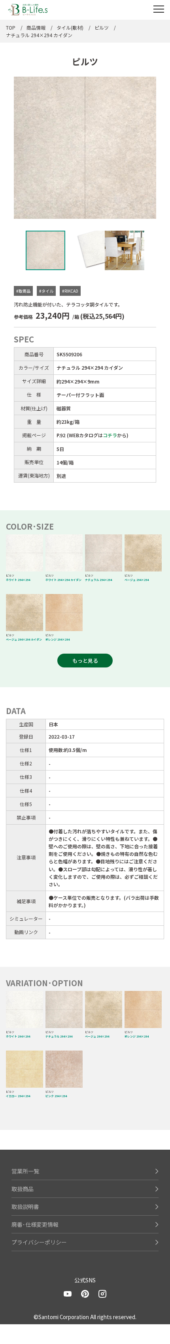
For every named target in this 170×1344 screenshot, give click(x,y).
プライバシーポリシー (39, 1242)
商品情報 (35, 27)
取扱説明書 (25, 1207)
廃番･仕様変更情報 (35, 1224)
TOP (10, 27)
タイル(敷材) (70, 27)
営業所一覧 (25, 1171)
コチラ (110, 435)
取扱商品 (22, 1189)
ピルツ (101, 27)
